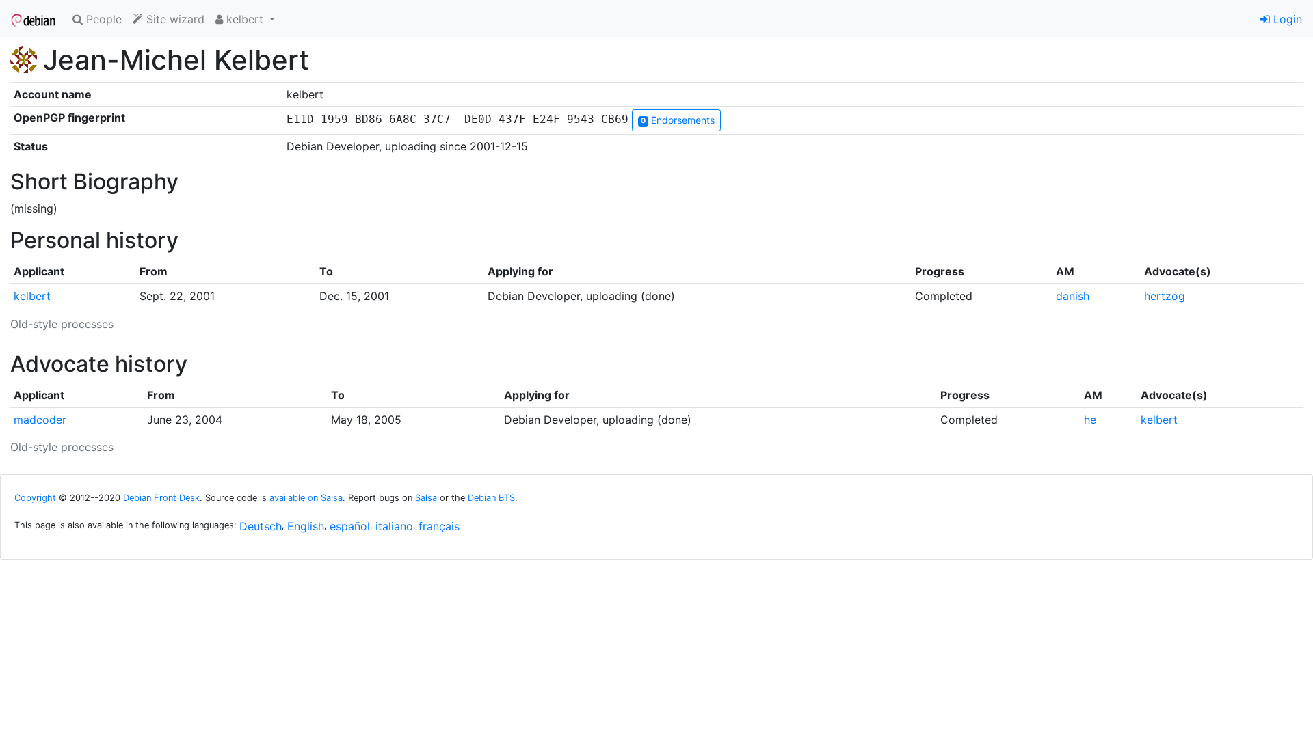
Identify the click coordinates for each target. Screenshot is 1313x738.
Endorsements (678, 120)
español (350, 526)
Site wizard (173, 19)
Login (1286, 19)
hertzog (1164, 296)
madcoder (40, 419)
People (102, 19)
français (439, 526)
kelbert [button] (245, 19)
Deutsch (260, 526)
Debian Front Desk (161, 498)
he (1090, 419)
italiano (394, 526)
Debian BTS (491, 498)
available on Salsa (306, 498)
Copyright (35, 498)
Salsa (426, 498)
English (305, 526)
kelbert (32, 296)
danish (1072, 296)
